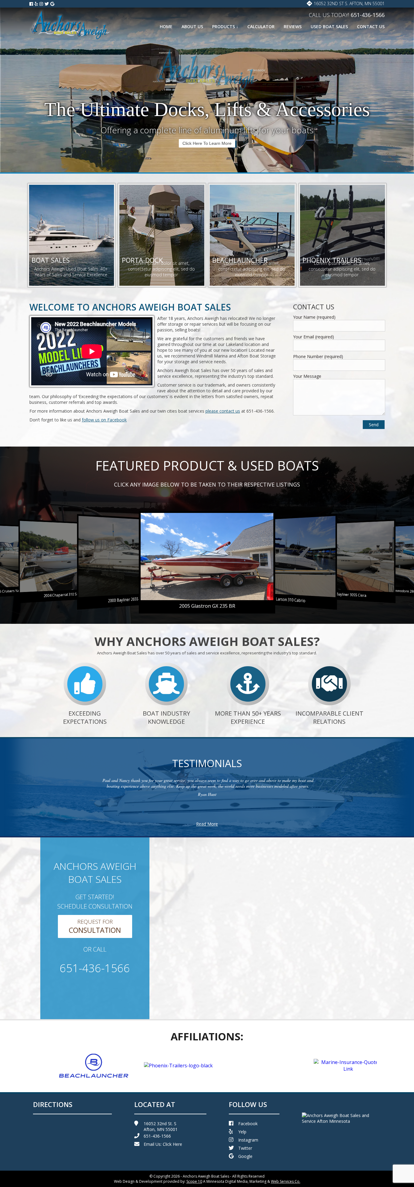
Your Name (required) (314, 317)
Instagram (248, 1140)
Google (245, 1156)
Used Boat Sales (329, 26)
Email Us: (163, 1144)
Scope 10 (194, 1181)
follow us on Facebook (104, 420)
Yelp (242, 1132)
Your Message (307, 376)
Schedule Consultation (207, 143)
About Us (192, 26)
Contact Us (371, 26)
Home (166, 26)
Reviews (293, 26)
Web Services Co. (285, 1181)
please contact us (222, 411)
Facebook (248, 1123)
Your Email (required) (313, 337)
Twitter (245, 1148)
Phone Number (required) (318, 356)
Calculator (261, 26)
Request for (95, 926)
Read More (207, 824)
